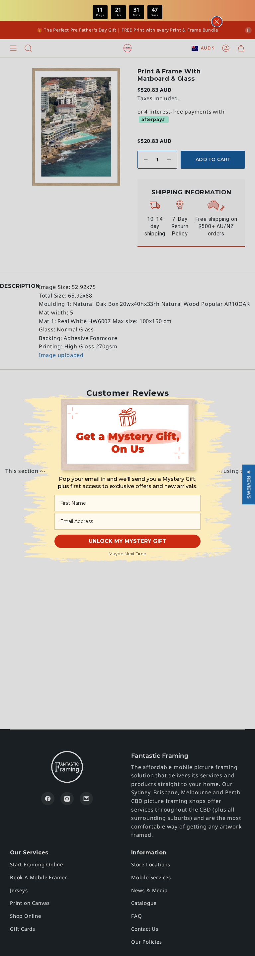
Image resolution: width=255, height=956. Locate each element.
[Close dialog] (217, 22)
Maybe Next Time (127, 553)
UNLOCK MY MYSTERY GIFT (127, 541)
